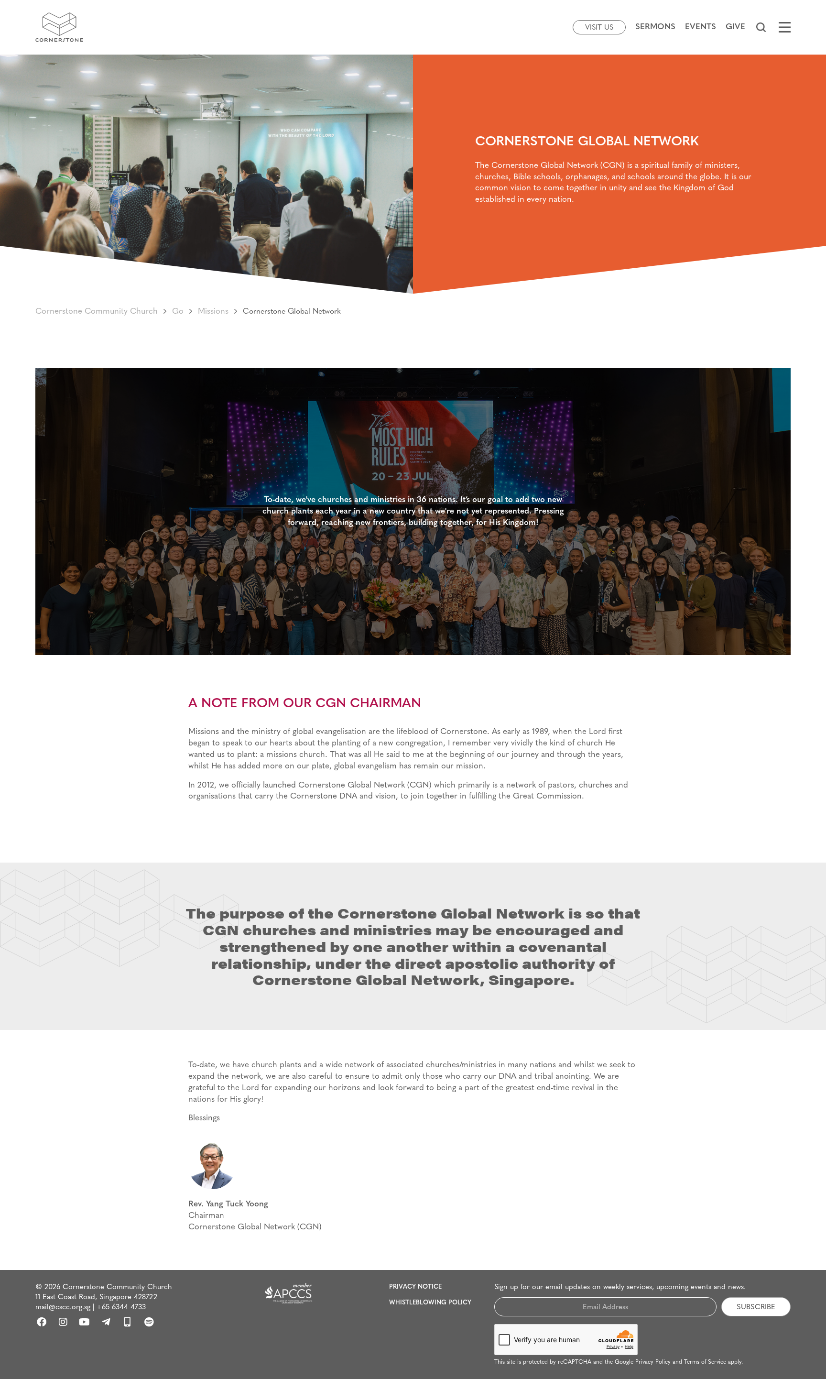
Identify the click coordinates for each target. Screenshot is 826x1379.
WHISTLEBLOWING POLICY (430, 1303)
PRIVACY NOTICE (415, 1287)
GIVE (735, 27)
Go (178, 311)
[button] (761, 27)
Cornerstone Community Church (96, 311)
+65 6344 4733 (121, 1307)
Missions (213, 311)
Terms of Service (705, 1362)
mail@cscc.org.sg (62, 1307)
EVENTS (700, 27)
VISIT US (599, 28)
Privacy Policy (653, 1362)
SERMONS (655, 27)
